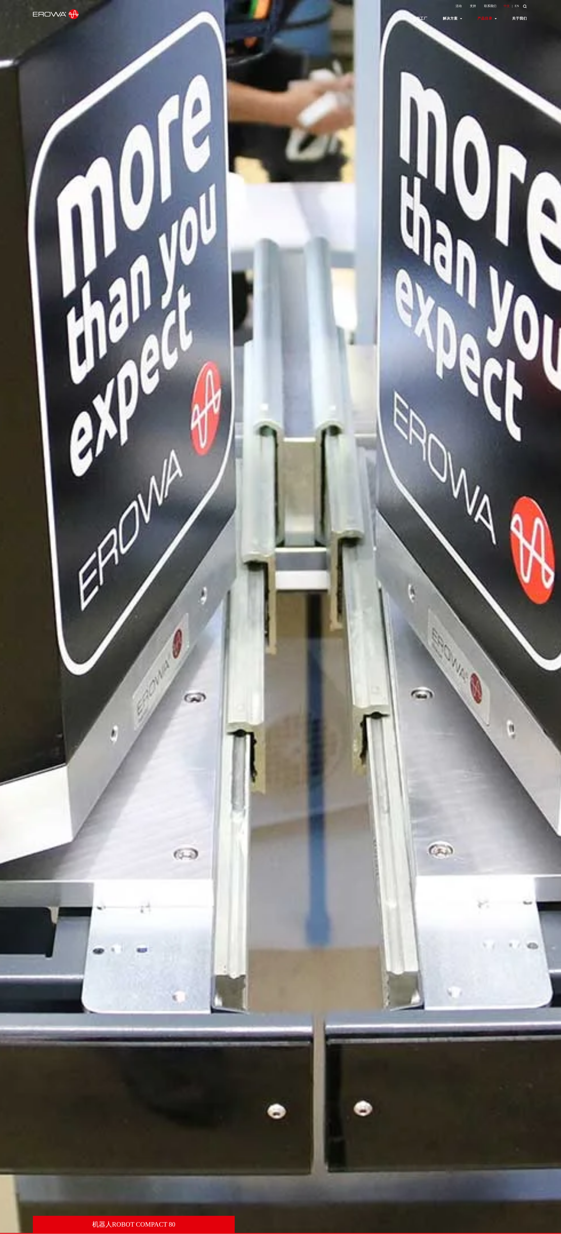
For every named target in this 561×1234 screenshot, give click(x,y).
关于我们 (519, 18)
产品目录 (485, 18)
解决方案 (450, 18)
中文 (507, 6)
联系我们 (490, 6)
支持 (473, 6)
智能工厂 (420, 18)
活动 (459, 6)
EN (517, 6)
